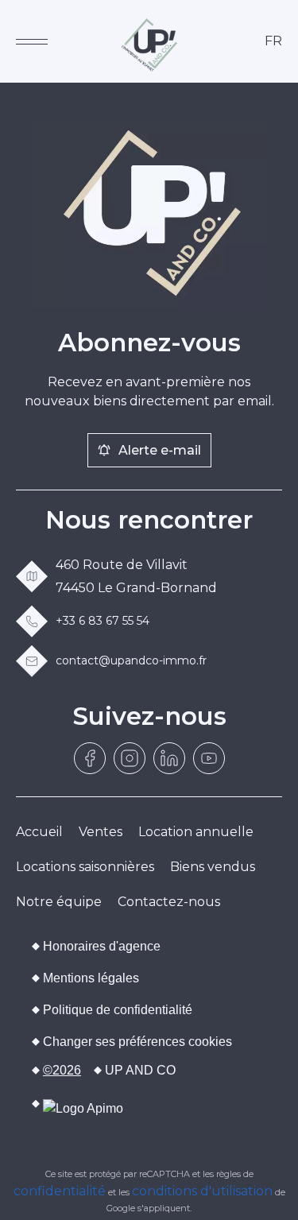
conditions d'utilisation (202, 1191)
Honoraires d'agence (102, 946)
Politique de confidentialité (117, 1010)
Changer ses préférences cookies (137, 1041)
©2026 (62, 1070)
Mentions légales (91, 978)
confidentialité (60, 1191)
